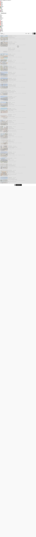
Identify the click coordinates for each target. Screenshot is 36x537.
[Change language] (0, 1)
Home (1, 14)
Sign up (1, 11)
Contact (1, 19)
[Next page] (34, 33)
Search (1, 15)
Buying (1, 17)
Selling (1, 16)
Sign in (2, 11)
